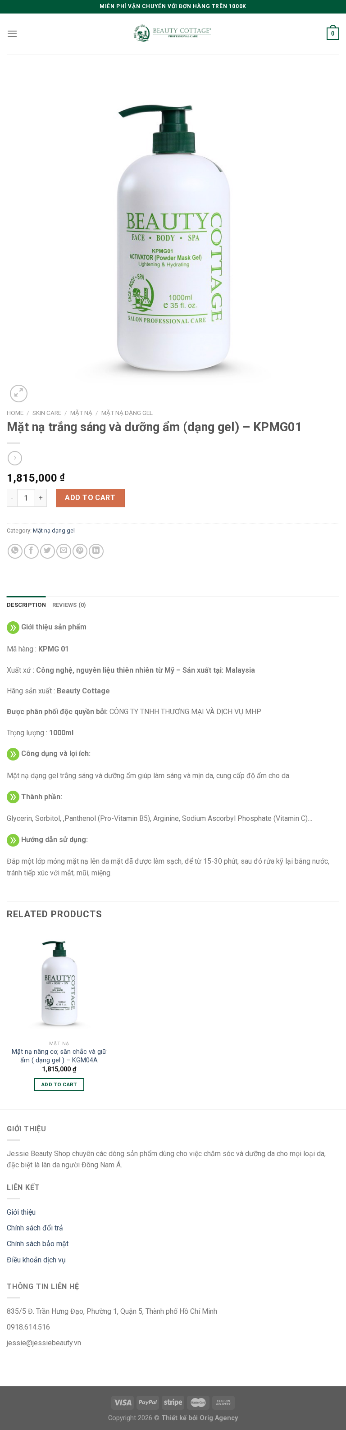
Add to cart (90, 497)
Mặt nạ (81, 412)
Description (26, 604)
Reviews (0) (69, 604)
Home (15, 412)
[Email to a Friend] (63, 551)
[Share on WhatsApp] (15, 551)
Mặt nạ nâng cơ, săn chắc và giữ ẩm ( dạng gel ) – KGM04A (59, 1056)
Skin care (46, 412)
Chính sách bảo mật (37, 1243)
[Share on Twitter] (47, 551)
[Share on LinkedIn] (96, 551)
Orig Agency (219, 1418)
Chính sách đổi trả (35, 1228)
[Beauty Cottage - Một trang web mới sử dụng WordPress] (173, 34)
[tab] (26, 605)
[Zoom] (18, 393)
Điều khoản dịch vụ (36, 1260)
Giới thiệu (21, 1212)
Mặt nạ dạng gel (127, 412)
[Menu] (12, 34)
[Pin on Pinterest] (80, 551)
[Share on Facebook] (31, 551)
